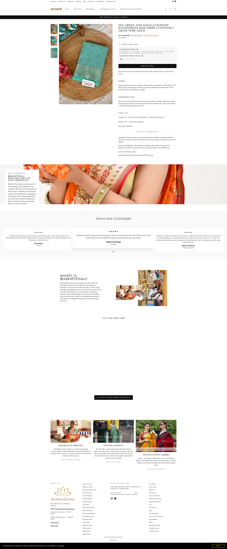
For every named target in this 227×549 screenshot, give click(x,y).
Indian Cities (54, 525)
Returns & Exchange (155, 499)
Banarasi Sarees (88, 510)
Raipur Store (86, 534)
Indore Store (86, 522)
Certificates (91, 1)
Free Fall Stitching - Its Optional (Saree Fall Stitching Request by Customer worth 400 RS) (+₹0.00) (147, 52)
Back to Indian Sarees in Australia (115, 397)
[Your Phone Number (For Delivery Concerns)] (142, 55)
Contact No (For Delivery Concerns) (141, 56)
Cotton (78, 9)
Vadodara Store (87, 525)
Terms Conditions (154, 496)
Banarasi (78, 1)
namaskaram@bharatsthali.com (65, 509)
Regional (91, 9)
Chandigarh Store (88, 516)
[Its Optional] (137, 49)
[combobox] (122, 59)
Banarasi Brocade (154, 525)
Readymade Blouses (89, 513)
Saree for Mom (87, 484)
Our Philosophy (153, 513)
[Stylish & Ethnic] (113, 431)
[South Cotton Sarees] (156, 436)
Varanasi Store (87, 528)
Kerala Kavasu (87, 493)
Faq (150, 504)
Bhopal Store (87, 531)
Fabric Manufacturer (131, 9)
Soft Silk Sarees (87, 499)
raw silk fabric (113, 453)
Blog (84, 1)
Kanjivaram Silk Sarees (89, 490)
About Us (53, 1)
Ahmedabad (153, 519)
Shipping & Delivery (155, 501)
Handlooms (70, 1)
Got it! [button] (218, 546)
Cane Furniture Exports (156, 516)
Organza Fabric (154, 531)
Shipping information (147, 132)
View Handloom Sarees (71, 459)
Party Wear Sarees (88, 507)
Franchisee (152, 507)
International (55, 522)
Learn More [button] (60, 546)
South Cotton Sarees (156, 469)
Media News (101, 1)
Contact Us (61, 1)
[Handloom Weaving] (71, 431)
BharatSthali (113, 540)
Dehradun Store (87, 519)
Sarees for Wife (87, 487)
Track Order (153, 487)
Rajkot (151, 522)
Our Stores (152, 484)
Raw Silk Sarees (113, 462)
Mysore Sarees (87, 501)
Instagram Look (111, 1)
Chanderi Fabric (154, 528)
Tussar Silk (86, 504)
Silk (67, 9)
